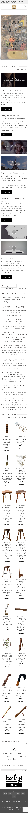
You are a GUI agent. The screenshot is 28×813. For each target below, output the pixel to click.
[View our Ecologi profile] (14, 780)
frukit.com (16, 809)
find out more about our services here (16, 288)
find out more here (21, 69)
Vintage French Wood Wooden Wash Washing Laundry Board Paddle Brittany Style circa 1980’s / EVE (7, 441)
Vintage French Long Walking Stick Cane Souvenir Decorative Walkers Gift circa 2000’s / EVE (21, 657)
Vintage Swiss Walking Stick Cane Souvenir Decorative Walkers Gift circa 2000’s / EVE (7, 725)
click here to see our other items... (17, 417)
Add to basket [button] (7, 450)
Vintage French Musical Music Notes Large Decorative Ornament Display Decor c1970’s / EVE (7, 622)
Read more (6, 598)
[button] (2, 7)
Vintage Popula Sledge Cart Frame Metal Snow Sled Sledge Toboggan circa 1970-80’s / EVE (21, 440)
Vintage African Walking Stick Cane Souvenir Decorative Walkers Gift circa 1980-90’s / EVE (7, 693)
